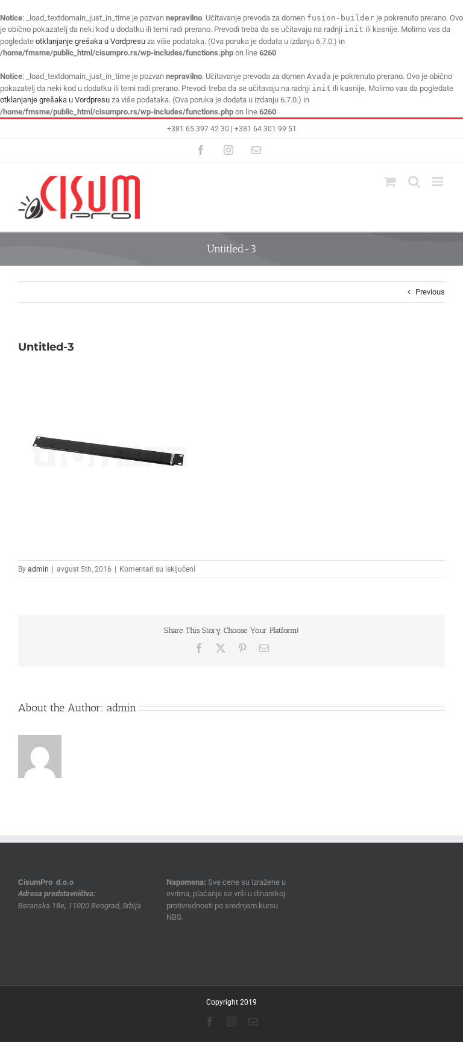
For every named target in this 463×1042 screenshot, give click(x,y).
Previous (430, 291)
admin (38, 569)
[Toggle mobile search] (414, 181)
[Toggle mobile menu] (438, 181)
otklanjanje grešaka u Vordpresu (90, 41)
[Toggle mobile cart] (390, 181)
